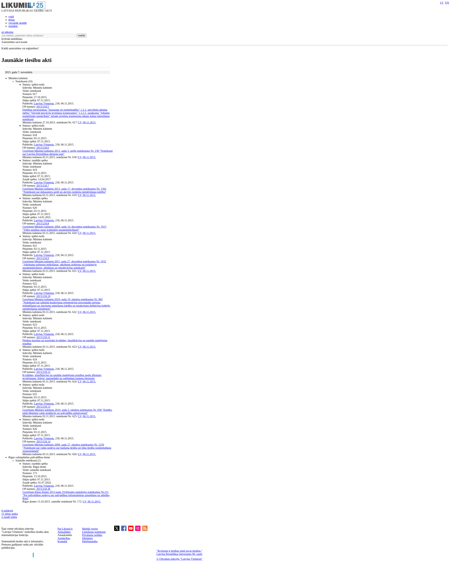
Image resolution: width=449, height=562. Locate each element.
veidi (11, 16)
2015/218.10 (43, 296)
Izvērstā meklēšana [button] (11, 38)
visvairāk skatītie (17, 22)
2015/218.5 (42, 106)
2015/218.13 (43, 406)
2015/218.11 (43, 337)
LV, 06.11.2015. (87, 122)
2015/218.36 (43, 488)
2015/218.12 (43, 372)
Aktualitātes (64, 531)
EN (447, 2)
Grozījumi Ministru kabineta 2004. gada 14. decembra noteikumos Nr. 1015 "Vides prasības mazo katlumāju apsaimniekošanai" (64, 228)
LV (442, 2)
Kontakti (62, 541)
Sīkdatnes (87, 538)
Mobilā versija (90, 528)
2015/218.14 (43, 441)
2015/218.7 (42, 185)
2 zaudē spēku (9, 516)
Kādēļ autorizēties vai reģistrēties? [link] (20, 48)
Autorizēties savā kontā (14, 42)
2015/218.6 (42, 147)
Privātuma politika (92, 535)
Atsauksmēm (65, 535)
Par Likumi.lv (65, 528)
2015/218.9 (42, 258)
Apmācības (64, 538)
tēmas (11, 19)
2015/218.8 (42, 223)
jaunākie (13, 26)
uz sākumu (7, 32)
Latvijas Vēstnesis (44, 103)
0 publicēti (7, 510)
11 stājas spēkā (9, 513)
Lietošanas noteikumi (94, 531)
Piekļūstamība (90, 541)
